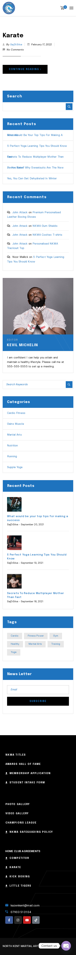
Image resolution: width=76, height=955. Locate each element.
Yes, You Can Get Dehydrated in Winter (32, 178)
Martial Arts (14, 435)
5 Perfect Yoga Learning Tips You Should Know (37, 146)
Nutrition (12, 445)
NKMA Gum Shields (45, 226)
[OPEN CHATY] (66, 946)
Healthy (15, 644)
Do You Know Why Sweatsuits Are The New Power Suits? (35, 168)
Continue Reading (24, 69)
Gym (55, 636)
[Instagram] (18, 920)
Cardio (14, 636)
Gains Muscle (15, 424)
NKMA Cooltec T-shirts (47, 235)
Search (14, 96)
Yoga (14, 652)
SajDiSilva (16, 44)
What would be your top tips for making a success (35, 135)
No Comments (15, 50)
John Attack (20, 212)
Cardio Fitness (16, 413)
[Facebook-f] (9, 920)
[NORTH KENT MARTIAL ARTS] (9, 8)
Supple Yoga (15, 467)
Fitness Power (36, 636)
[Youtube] (27, 920)
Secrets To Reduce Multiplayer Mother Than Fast (35, 157)
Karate (13, 36)
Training (55, 644)
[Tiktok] (36, 920)
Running (12, 456)
